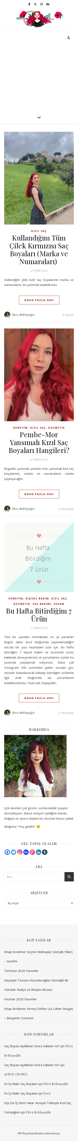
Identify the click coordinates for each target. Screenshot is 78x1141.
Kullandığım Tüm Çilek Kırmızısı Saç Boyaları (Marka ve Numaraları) (39, 249)
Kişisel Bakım (37, 598)
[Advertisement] (39, 70)
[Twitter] (13, 852)
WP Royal (24, 1133)
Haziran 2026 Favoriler (20, 999)
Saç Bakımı (42, 604)
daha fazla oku (39, 300)
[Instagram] (19, 852)
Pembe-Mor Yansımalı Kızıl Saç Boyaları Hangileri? (39, 442)
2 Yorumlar (66, 509)
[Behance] (26, 852)
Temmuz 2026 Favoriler (21, 971)
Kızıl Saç (39, 231)
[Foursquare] (32, 852)
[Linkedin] (38, 852)
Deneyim (20, 428)
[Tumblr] (44, 852)
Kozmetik (56, 428)
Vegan (59, 604)
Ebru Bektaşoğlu (23, 315)
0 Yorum (68, 315)
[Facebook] (7, 852)
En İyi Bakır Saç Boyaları (20, 1084)
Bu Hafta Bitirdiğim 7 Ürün (39, 614)
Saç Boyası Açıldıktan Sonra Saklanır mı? (31, 1046)
